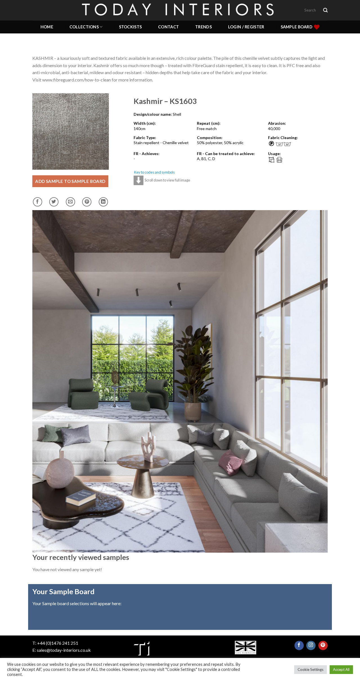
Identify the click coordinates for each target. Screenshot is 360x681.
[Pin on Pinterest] (86, 201)
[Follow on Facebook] (299, 645)
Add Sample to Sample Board (70, 181)
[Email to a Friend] (70, 201)
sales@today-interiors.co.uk (64, 650)
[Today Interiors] (180, 10)
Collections (84, 26)
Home (46, 26)
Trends (203, 26)
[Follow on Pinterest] (323, 645)
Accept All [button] (341, 669)
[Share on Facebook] (37, 201)
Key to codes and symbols (154, 172)
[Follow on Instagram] (311, 645)
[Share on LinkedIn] (103, 201)
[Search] (325, 10)
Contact (168, 26)
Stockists (130, 26)
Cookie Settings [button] (310, 669)
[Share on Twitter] (53, 201)
